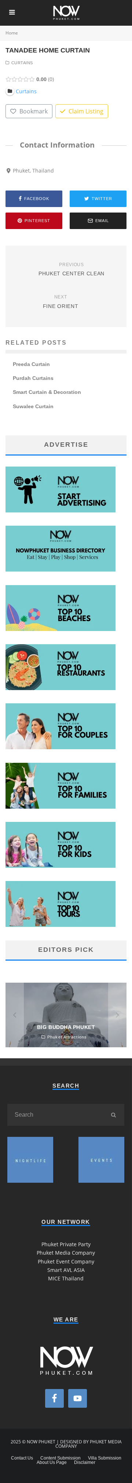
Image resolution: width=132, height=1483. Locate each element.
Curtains (22, 63)
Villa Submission (104, 1458)
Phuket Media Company (66, 1252)
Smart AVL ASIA (66, 1269)
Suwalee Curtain (33, 406)
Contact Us (22, 1458)
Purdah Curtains (33, 378)
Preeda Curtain (31, 364)
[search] (113, 1115)
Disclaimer (84, 1462)
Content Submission (60, 1458)
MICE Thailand (66, 1278)
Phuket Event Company (66, 1261)
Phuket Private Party (66, 1244)
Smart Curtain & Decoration (47, 392)
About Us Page (52, 1462)
